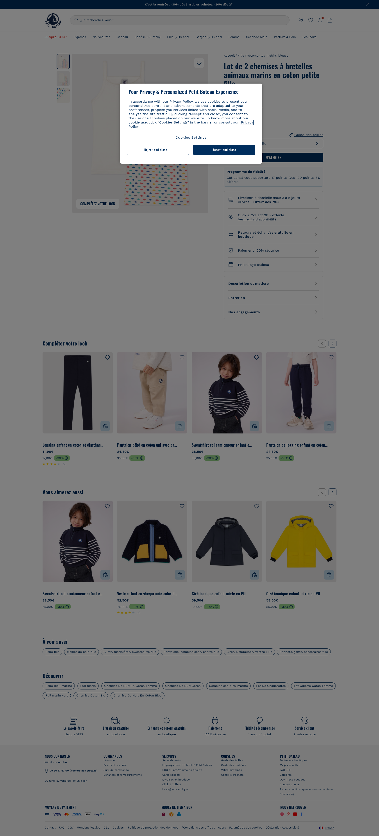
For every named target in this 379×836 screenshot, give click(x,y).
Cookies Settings (191, 137)
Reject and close (155, 149)
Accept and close (224, 149)
